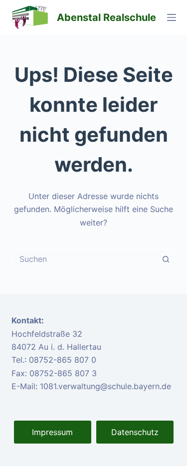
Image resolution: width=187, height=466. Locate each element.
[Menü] (171, 17)
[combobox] (84, 259)
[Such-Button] (166, 258)
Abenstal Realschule (106, 17)
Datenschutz (135, 432)
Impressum (52, 432)
